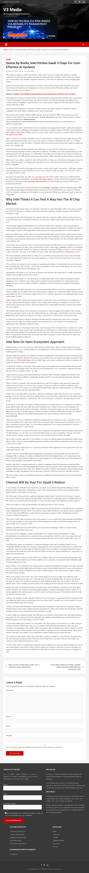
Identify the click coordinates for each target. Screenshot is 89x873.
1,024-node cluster (23, 360)
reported (68, 252)
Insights (55, 837)
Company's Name (9, 804)
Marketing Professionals (18, 831)
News (55, 831)
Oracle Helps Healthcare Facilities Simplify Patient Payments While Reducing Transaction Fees (65, 667)
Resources (56, 843)
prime (8, 59)
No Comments (30, 71)
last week (29, 190)
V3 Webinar (14, 854)
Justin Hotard (11, 300)
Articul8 (14, 416)
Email (8, 726)
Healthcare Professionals (18, 837)
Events (55, 846)
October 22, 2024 (12, 71)
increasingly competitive (49, 188)
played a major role (17, 132)
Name (8, 716)
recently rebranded (46, 117)
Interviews (56, 834)
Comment (10, 690)
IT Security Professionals (18, 843)
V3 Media (12, 9)
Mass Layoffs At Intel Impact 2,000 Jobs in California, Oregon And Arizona (24, 666)
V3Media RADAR (58, 840)
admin (21, 71)
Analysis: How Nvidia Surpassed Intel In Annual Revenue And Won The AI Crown (44, 94)
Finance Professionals (17, 834)
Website (9, 735)
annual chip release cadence (43, 179)
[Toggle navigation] (6, 44)
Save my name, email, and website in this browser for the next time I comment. (34, 747)
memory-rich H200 (15, 135)
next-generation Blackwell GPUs (35, 181)
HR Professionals (15, 840)
